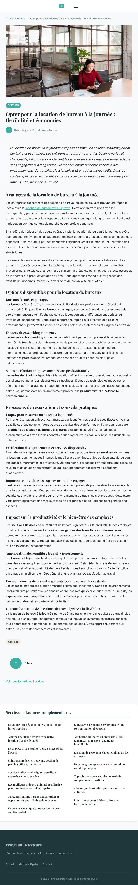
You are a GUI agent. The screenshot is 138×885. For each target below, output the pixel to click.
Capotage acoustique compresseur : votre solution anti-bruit (34, 810)
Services (22, 18)
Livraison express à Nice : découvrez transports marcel (97, 802)
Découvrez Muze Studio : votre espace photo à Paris (35, 750)
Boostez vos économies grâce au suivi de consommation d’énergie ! (99, 726)
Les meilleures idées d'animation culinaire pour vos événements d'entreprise (35, 786)
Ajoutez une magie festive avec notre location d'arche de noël (31, 738)
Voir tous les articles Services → (27, 681)
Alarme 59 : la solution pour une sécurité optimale (99, 790)
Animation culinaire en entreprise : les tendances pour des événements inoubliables (98, 740)
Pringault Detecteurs (24, 844)
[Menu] (75, 6)
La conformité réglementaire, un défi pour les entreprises (34, 726)
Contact (47, 864)
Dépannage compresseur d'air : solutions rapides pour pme (99, 766)
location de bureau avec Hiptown (47, 208)
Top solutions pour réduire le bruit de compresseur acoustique (97, 778)
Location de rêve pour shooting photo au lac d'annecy (101, 754)
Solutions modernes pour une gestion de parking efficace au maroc (33, 762)
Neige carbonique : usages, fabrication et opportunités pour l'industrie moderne (33, 798)
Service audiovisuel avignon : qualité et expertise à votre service (32, 774)
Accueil (10, 18)
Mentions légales (28, 864)
